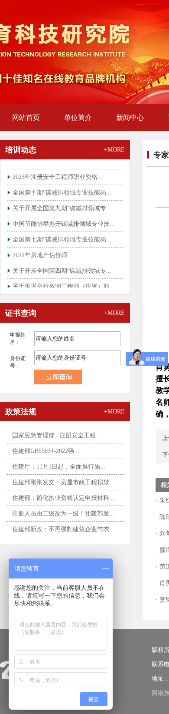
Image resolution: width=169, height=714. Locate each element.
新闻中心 (130, 117)
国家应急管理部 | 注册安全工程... (56, 435)
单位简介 (78, 117)
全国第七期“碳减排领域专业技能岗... (62, 237)
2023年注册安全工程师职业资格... (58, 174)
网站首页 (26, 117)
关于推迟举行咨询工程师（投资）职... (64, 284)
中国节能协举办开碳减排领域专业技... (64, 221)
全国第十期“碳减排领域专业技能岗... (62, 190)
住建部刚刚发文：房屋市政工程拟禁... (63, 482)
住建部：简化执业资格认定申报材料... (63, 498)
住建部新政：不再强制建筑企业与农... (63, 529)
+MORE (114, 149)
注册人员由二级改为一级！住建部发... (63, 513)
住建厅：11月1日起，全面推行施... (58, 466)
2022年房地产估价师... (42, 252)
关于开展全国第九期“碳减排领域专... (62, 205)
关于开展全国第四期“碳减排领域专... (62, 268)
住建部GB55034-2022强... (45, 451)
